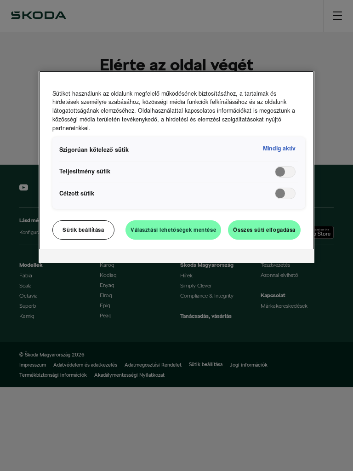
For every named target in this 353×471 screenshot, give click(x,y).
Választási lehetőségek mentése (173, 229)
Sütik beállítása (83, 229)
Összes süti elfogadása (264, 229)
